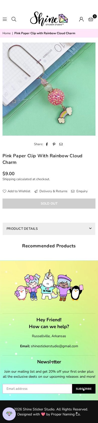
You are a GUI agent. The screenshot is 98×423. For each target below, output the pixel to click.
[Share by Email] (61, 144)
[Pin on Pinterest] (54, 144)
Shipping (9, 179)
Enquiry (82, 191)
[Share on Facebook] (47, 144)
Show (9, 414)
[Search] (13, 19)
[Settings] (81, 18)
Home (7, 33)
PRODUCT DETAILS (22, 228)
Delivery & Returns (53, 191)
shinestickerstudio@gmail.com (54, 346)
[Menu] (4, 19)
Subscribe (84, 389)
